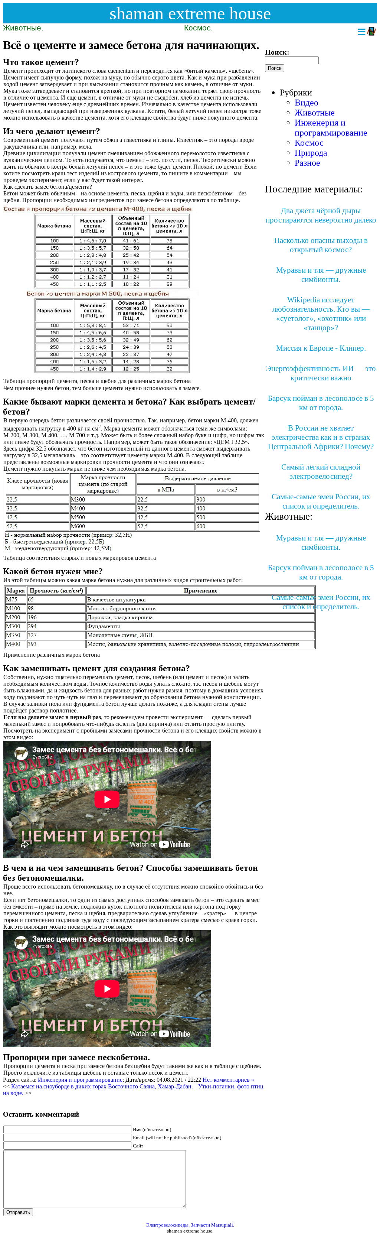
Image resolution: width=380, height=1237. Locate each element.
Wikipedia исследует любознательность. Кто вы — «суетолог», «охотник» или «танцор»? (321, 313)
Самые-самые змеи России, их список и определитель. (321, 501)
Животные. (23, 27)
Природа (311, 153)
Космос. (198, 27)
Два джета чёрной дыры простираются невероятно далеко (321, 215)
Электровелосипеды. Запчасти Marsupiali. (190, 1225)
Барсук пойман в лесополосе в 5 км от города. (321, 403)
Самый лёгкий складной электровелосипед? (320, 471)
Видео (306, 102)
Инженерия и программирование (80, 1080)
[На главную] (371, 31)
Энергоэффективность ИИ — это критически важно (321, 373)
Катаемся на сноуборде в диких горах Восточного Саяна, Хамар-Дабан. (102, 1086)
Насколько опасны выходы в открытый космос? (321, 245)
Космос (309, 142)
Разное (307, 163)
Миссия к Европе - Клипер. (321, 348)
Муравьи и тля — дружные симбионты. (321, 275)
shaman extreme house (190, 13)
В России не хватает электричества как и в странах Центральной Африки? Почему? (321, 437)
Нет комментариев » (228, 1080)
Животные (315, 112)
